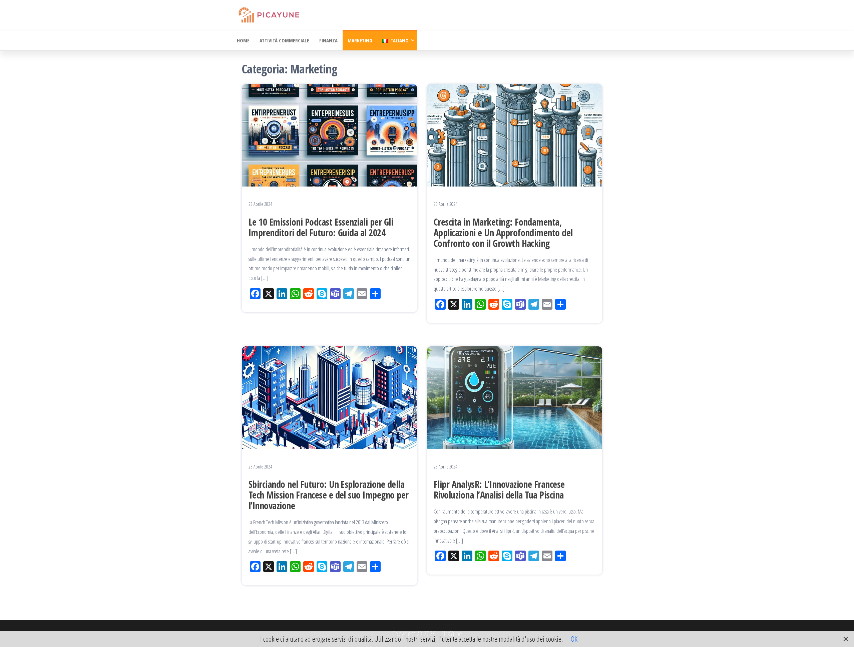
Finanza (328, 40)
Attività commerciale (284, 40)
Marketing (360, 40)
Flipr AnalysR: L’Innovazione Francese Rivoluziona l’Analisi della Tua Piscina (499, 489)
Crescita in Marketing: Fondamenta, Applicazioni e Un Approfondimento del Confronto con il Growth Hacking (503, 233)
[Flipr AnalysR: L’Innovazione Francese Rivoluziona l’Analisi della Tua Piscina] (514, 397)
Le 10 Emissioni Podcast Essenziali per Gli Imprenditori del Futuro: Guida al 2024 (321, 227)
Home (243, 40)
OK (574, 639)
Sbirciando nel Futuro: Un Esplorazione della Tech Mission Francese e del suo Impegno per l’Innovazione (329, 495)
